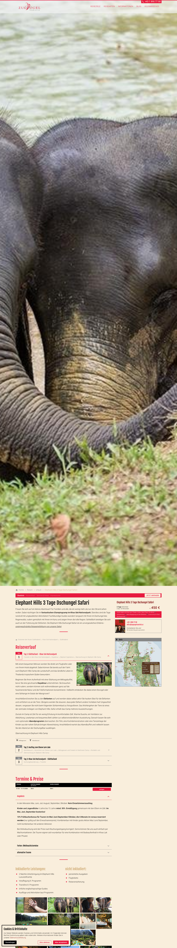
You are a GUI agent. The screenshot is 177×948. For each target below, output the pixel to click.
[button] (63, 796)
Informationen (125, 6)
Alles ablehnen (45, 942)
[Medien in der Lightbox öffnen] (31, 905)
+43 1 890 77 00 (132, 622)
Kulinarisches (152, 6)
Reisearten (109, 6)
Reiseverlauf (30, 595)
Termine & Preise (43, 595)
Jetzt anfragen (152, 595)
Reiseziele (95, 6)
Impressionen (55, 595)
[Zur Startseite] (29, 6)
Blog (138, 6)
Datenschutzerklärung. (18, 938)
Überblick (20, 595)
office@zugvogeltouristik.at (135, 625)
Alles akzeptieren (61, 942)
